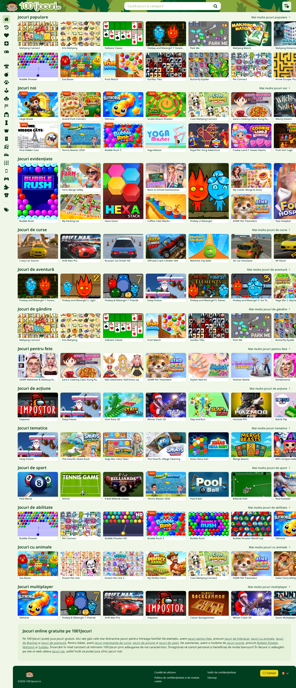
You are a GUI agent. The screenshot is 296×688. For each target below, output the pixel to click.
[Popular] (6, 52)
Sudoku (43, 647)
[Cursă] (6, 106)
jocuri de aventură (53, 643)
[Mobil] (6, 171)
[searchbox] (172, 6)
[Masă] (6, 147)
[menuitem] (6, 19)
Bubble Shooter (267, 643)
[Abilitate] (6, 66)
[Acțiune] (6, 74)
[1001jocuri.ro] (34, 6)
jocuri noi (58, 651)
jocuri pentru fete (200, 638)
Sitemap (212, 677)
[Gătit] (6, 131)
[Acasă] (6, 19)
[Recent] (6, 27)
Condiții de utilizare (165, 672)
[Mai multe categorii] (6, 210)
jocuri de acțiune (144, 643)
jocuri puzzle (235, 643)
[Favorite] (6, 35)
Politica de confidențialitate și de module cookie (176, 679)
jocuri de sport (169, 643)
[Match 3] (6, 163)
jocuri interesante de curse (113, 643)
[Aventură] (6, 98)
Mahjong (29, 647)
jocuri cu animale (262, 638)
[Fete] (6, 115)
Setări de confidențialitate (221, 672)
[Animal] (6, 82)
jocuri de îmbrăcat (237, 638)
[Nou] (6, 43)
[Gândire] (6, 123)
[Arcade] (6, 90)
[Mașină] (6, 155)
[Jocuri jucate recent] (286, 6)
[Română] (285, 673)
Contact (271, 673)
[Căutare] (215, 6)
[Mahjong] (6, 139)
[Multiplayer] (6, 179)
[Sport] (6, 195)
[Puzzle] (6, 187)
